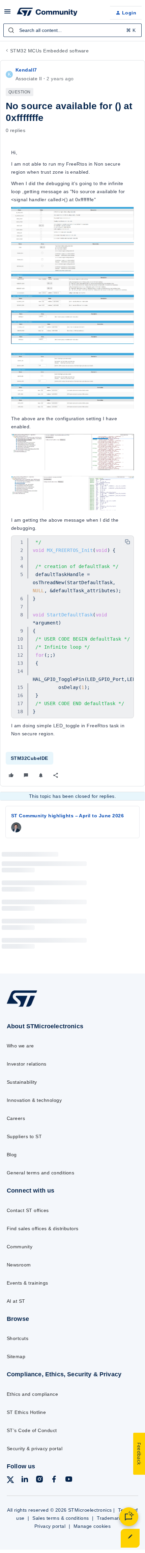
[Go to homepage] (22, 1006)
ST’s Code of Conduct (32, 1430)
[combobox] (72, 30)
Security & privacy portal (34, 1448)
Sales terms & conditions (60, 1518)
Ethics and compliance (32, 1394)
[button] (7, 13)
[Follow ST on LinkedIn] (25, 1480)
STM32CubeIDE (29, 758)
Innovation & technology (34, 1100)
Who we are (20, 1045)
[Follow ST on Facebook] (54, 1480)
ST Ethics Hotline (26, 1412)
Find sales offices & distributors (43, 1228)
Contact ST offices (28, 1210)
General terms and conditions (40, 1172)
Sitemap (16, 1356)
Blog (12, 1154)
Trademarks (110, 1518)
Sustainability (22, 1082)
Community (19, 1246)
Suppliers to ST (24, 1136)
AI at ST (16, 1301)
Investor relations (27, 1064)
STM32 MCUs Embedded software (49, 50)
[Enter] (11, 30)
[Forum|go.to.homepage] (47, 12)
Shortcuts (17, 1338)
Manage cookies (92, 1526)
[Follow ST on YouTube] (69, 1480)
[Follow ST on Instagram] (39, 1480)
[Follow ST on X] (10, 1480)
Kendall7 (26, 70)
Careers (16, 1118)
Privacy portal (50, 1526)
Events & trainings (27, 1283)
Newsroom (19, 1264)
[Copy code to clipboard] (127, 542)
